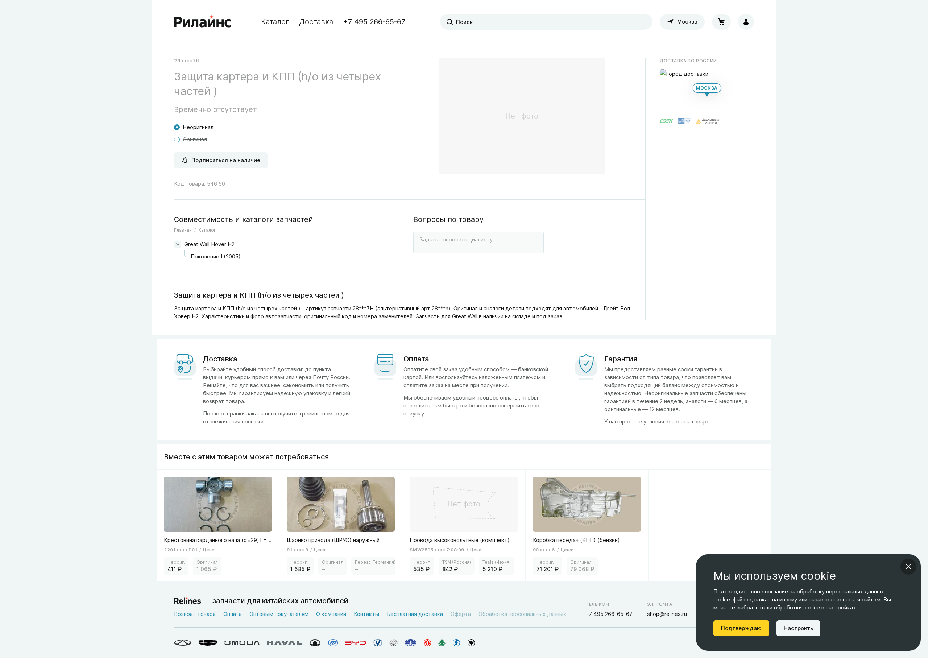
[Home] (202, 22)
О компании (331, 614)
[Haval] (284, 642)
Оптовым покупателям (278, 614)
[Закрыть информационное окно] (908, 567)
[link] (218, 525)
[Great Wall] (315, 642)
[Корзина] (721, 22)
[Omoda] (242, 642)
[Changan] (377, 642)
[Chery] (182, 642)
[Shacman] (456, 642)
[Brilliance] (393, 642)
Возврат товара (195, 614)
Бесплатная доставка (415, 614)
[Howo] (442, 642)
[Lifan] (333, 642)
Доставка (316, 21)
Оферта (461, 614)
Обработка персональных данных (522, 614)
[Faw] (411, 642)
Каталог (275, 21)
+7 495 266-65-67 (374, 21)
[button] (707, 90)
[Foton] (471, 642)
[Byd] (355, 642)
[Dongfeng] (427, 642)
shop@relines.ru (667, 614)
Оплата (232, 614)
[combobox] (546, 22)
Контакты (366, 614)
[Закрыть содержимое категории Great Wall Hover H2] (177, 244)
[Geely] (208, 642)
